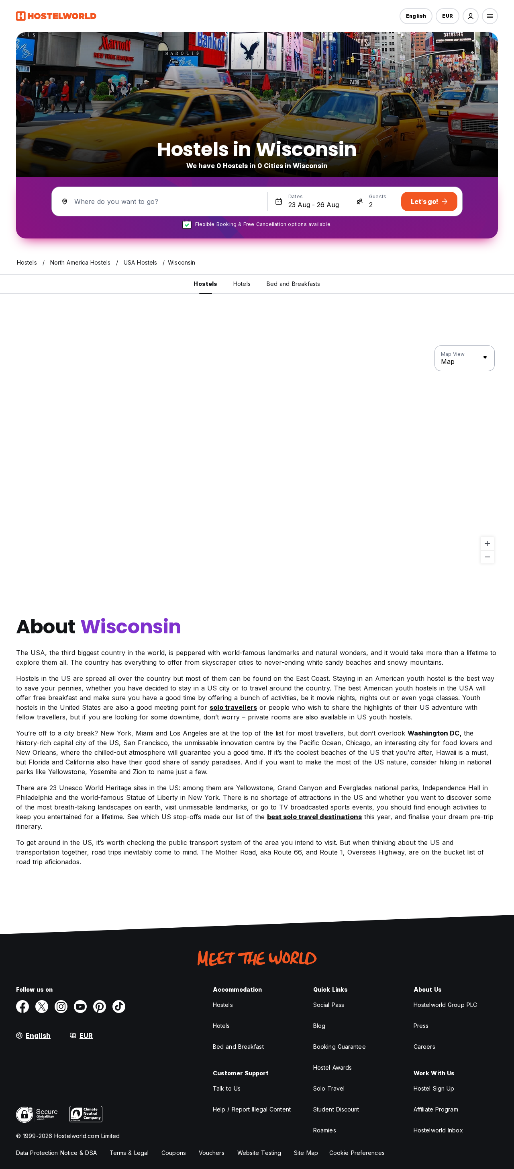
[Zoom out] (487, 556)
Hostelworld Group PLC (445, 1004)
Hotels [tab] (242, 283)
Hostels (223, 1004)
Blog (319, 1025)
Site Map (306, 1152)
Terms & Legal (129, 1152)
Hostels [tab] (205, 283)
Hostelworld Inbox (438, 1130)
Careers (424, 1046)
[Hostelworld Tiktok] (118, 1006)
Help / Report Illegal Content (252, 1109)
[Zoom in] (487, 543)
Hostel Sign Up (434, 1088)
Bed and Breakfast (238, 1046)
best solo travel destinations (314, 817)
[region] (257, 454)
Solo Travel (329, 1088)
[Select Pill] (471, 16)
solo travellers (233, 707)
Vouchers (211, 1152)
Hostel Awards (332, 1067)
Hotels (221, 1025)
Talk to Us (227, 1088)
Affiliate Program (436, 1109)
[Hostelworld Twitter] (41, 1006)
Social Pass (328, 1004)
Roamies (324, 1130)
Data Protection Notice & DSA (56, 1152)
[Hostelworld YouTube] (80, 1006)
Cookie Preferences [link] (357, 1152)
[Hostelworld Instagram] (61, 1006)
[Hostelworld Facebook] (22, 1006)
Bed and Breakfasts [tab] (293, 283)
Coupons (173, 1152)
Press (421, 1025)
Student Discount (336, 1109)
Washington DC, (434, 733)
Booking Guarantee (339, 1046)
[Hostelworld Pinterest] (99, 1006)
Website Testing (259, 1152)
